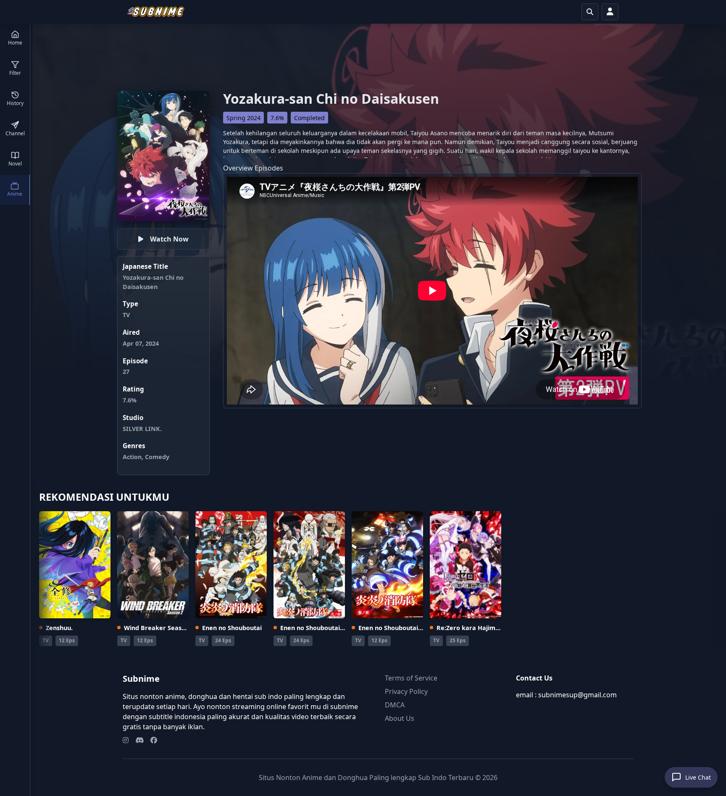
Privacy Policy (406, 691)
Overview (238, 168)
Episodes (269, 168)
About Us (399, 718)
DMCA (395, 704)
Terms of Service (411, 678)
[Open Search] (589, 11)
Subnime (141, 678)
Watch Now (169, 239)
